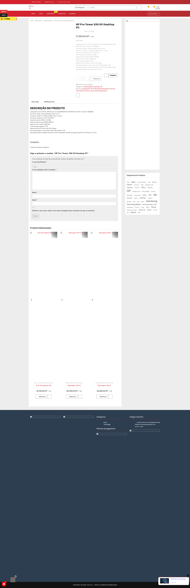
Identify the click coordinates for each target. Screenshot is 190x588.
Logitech (150, 198)
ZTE (139, 212)
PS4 (134, 201)
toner (149, 210)
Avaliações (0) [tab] (49, 102)
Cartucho (136, 185)
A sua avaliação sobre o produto (44, 170)
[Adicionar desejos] (106, 75)
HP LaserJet (145, 191)
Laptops (50, 383)
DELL (143, 187)
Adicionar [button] (42, 397)
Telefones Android (132, 210)
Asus (149, 182)
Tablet (147, 207)
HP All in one (136, 191)
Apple (133, 182)
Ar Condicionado (141, 182)
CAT (142, 185)
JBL (155, 195)
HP (101, 87)
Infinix (145, 195)
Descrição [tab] (35, 102)
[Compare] (78, 95)
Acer (35, 383)
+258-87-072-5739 (36, 2)
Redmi (142, 201)
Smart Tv (137, 207)
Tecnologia (107, 424)
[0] (12, 579)
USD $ (4, 15)
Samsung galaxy (134, 204)
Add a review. (89, 31)
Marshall (129, 201)
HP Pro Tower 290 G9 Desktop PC (96, 91)
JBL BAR (129, 198)
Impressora (130, 195)
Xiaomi (133, 212)
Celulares (130, 187)
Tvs (128, 212)
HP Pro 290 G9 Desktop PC (101, 89)
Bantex (154, 182)
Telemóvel (141, 210)
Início (31, 20)
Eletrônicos (38, 20)
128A (128, 182)
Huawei (153, 191)
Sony (142, 207)
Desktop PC (86, 89)
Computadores (48, 20)
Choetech (137, 187)
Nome (34, 192)
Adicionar (96, 79)
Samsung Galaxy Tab (149, 204)
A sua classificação (39, 162)
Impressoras (137, 195)
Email (34, 200)
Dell (76, 383)
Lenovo (143, 198)
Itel (149, 195)
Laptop (136, 198)
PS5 (138, 201)
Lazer (105, 422)
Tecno (153, 207)
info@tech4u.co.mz (49, 2)
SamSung (151, 201)
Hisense (150, 187)
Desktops (97, 87)
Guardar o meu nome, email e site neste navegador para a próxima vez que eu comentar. (63, 211)
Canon (129, 185)
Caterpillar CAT (149, 185)
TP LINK (155, 210)
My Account (153, 14)
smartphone (130, 207)
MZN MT (4, 12)
